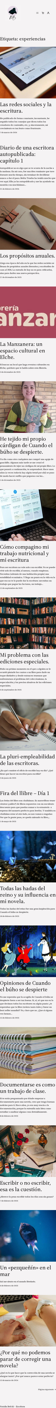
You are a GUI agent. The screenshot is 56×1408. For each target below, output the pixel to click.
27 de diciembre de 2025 (10, 277)
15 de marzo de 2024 (9, 1380)
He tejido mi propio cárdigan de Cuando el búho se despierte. (26, 445)
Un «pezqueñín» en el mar (25, 1270)
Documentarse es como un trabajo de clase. (27, 1087)
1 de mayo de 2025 (8, 821)
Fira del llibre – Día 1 (24, 793)
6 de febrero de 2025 (9, 1285)
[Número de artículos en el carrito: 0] (43, 13)
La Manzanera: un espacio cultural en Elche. (22, 350)
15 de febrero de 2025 (9, 1018)
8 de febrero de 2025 (9, 1116)
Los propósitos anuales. (27, 255)
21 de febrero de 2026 (9, 189)
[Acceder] (48, 13)
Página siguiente (47, 1389)
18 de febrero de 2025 (9, 916)
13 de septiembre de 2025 (11, 588)
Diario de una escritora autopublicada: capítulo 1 (27, 154)
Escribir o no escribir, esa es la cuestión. (25, 1186)
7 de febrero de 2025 (9, 1200)
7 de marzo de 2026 (8, 132)
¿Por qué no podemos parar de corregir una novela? (25, 1359)
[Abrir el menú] (37, 12)
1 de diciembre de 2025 (10, 480)
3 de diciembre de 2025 (10, 372)
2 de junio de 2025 (8, 778)
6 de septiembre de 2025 (10, 689)
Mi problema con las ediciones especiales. (24, 658)
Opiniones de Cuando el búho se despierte (25, 986)
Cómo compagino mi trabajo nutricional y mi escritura (24, 553)
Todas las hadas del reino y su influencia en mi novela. (28, 894)
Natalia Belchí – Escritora (12, 1406)
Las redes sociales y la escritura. (26, 107)
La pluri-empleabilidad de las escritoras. (27, 759)
